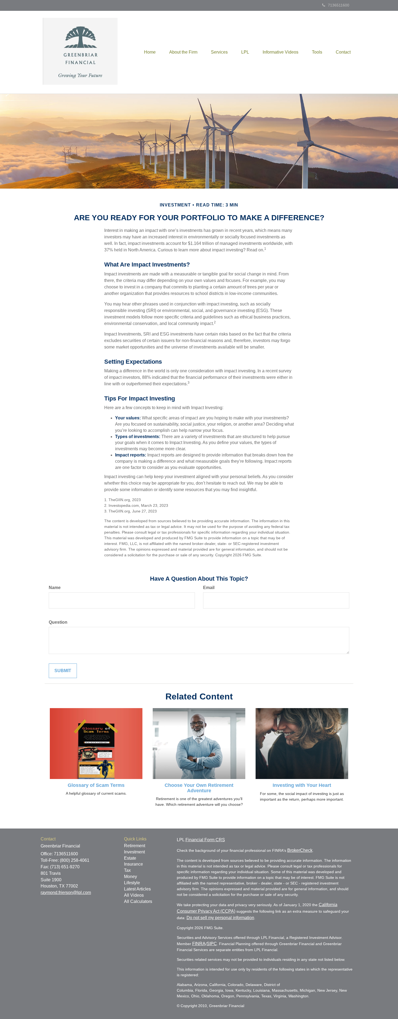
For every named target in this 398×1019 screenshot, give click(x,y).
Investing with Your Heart (302, 785)
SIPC (212, 943)
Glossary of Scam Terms (96, 785)
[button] (183, 52)
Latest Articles (137, 889)
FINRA (198, 943)
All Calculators (138, 901)
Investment (134, 852)
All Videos (134, 895)
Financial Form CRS (205, 839)
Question (58, 622)
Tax (127, 870)
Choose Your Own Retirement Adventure (199, 788)
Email (208, 587)
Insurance (133, 864)
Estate (130, 858)
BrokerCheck (299, 850)
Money (130, 876)
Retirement (134, 845)
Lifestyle (132, 882)
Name (55, 587)
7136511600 (338, 5)
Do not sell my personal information (220, 917)
